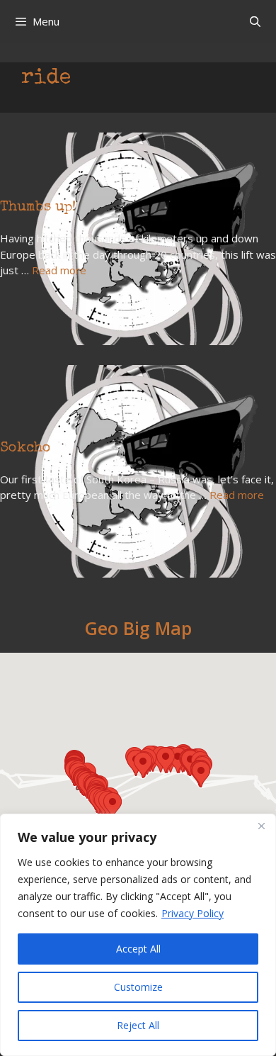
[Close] (261, 825)
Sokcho (25, 449)
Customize (138, 987)
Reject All (138, 1025)
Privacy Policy (192, 913)
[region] (138, 935)
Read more (59, 270)
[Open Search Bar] (255, 21)
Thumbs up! (38, 208)
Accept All (138, 948)
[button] (112, 805)
